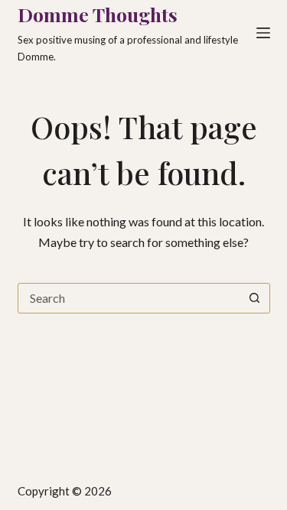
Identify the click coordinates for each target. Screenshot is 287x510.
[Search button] (254, 298)
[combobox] (129, 298)
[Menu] (263, 33)
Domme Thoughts (98, 14)
